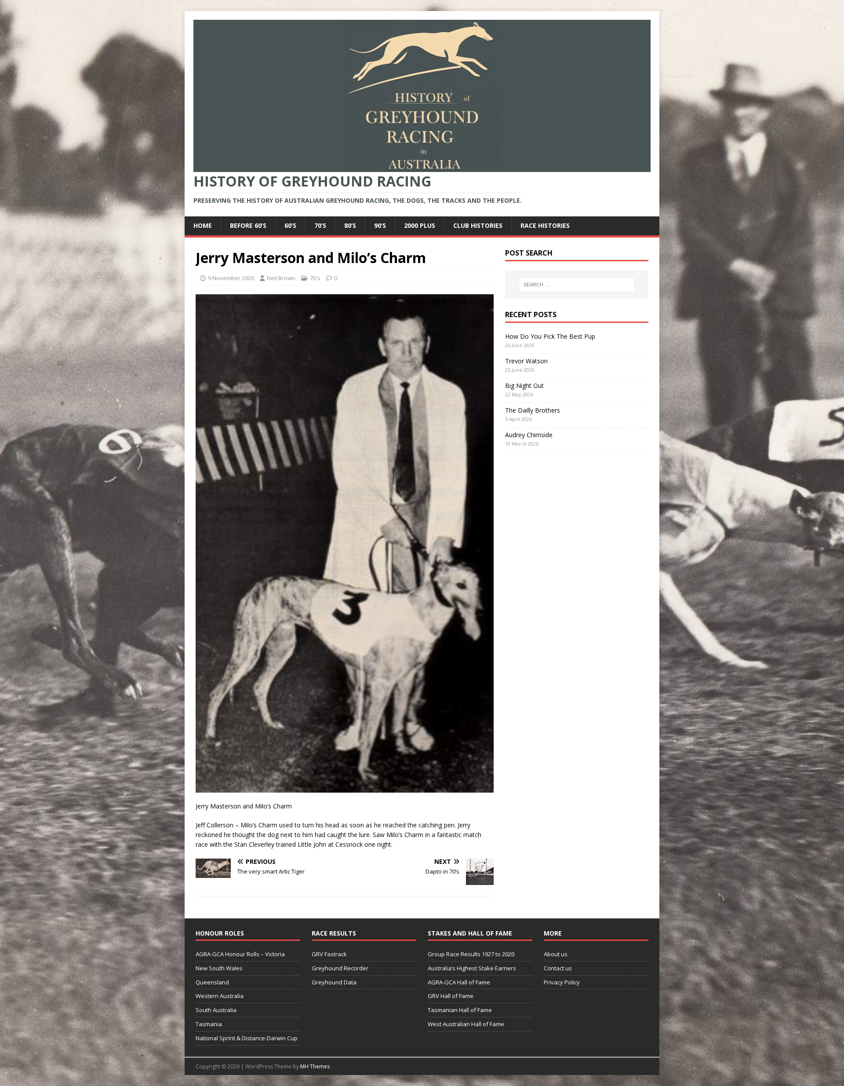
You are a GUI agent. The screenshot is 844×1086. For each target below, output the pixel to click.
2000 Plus (419, 225)
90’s (380, 225)
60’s (290, 225)
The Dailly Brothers (532, 410)
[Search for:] (576, 284)
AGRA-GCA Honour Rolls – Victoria (240, 954)
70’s (320, 225)
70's (315, 278)
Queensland (212, 982)
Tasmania (209, 1024)
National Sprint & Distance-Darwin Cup (247, 1038)
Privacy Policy (562, 982)
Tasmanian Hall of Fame (460, 1010)
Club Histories (477, 225)
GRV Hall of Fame (450, 996)
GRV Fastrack (329, 954)
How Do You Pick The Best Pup (550, 336)
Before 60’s (248, 225)
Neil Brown (281, 278)
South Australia (216, 1010)
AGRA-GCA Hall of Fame (459, 982)
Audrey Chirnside (529, 435)
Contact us (558, 968)
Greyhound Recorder (340, 968)
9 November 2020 (231, 278)
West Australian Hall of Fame (466, 1024)
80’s (350, 225)
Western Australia (220, 996)
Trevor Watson (526, 361)
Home (202, 225)
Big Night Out (524, 385)
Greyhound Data (334, 982)
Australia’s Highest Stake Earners (472, 968)
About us (556, 954)
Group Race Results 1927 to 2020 (471, 954)
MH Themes (315, 1066)
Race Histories (545, 225)
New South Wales (219, 968)
